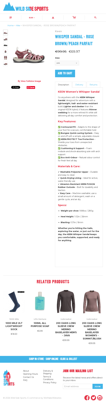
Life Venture (40, 319)
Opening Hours (30, 374)
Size (57, 58)
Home (10, 25)
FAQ (25, 380)
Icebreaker (66, 319)
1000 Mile (14, 319)
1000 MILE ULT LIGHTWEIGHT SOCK (14, 326)
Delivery (79, 84)
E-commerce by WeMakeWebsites (44, 398)
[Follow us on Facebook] (87, 398)
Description (63, 84)
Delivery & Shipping (48, 372)
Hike (18, 25)
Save (32, 87)
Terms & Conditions (48, 378)
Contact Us (28, 377)
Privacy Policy (49, 382)
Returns (93, 84)
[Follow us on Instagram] (100, 398)
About (26, 371)
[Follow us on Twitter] (93, 398)
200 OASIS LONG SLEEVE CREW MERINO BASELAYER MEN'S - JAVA (66, 329)
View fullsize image (29, 81)
